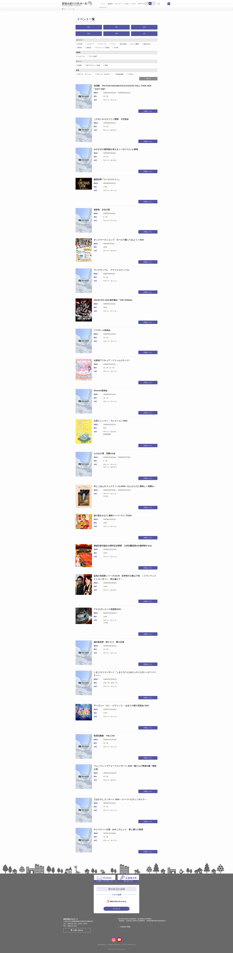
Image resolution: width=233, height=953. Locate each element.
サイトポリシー (102, 944)
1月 (144, 33)
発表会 (89, 47)
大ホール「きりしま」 (85, 74)
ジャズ (113, 44)
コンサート (90, 44)
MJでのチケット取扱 (93, 65)
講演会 (80, 47)
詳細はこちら (148, 111)
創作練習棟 (119, 74)
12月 (116, 33)
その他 (116, 47)
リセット (148, 78)
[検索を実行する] (168, 3)
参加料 (80, 65)
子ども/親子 (93, 56)
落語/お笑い (147, 44)
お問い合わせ (78, 930)
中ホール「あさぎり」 (104, 74)
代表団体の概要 (125, 927)
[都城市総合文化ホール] (77, 3)
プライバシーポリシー (114, 944)
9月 (116, 27)
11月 (88, 33)
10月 (144, 27)
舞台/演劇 (123, 44)
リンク (124, 944)
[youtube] (119, 939)
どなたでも (81, 56)
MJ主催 (80, 44)
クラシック (102, 44)
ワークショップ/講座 (102, 47)
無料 (106, 65)
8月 (89, 27)
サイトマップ (131, 944)
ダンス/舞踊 (135, 44)
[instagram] (114, 939)
